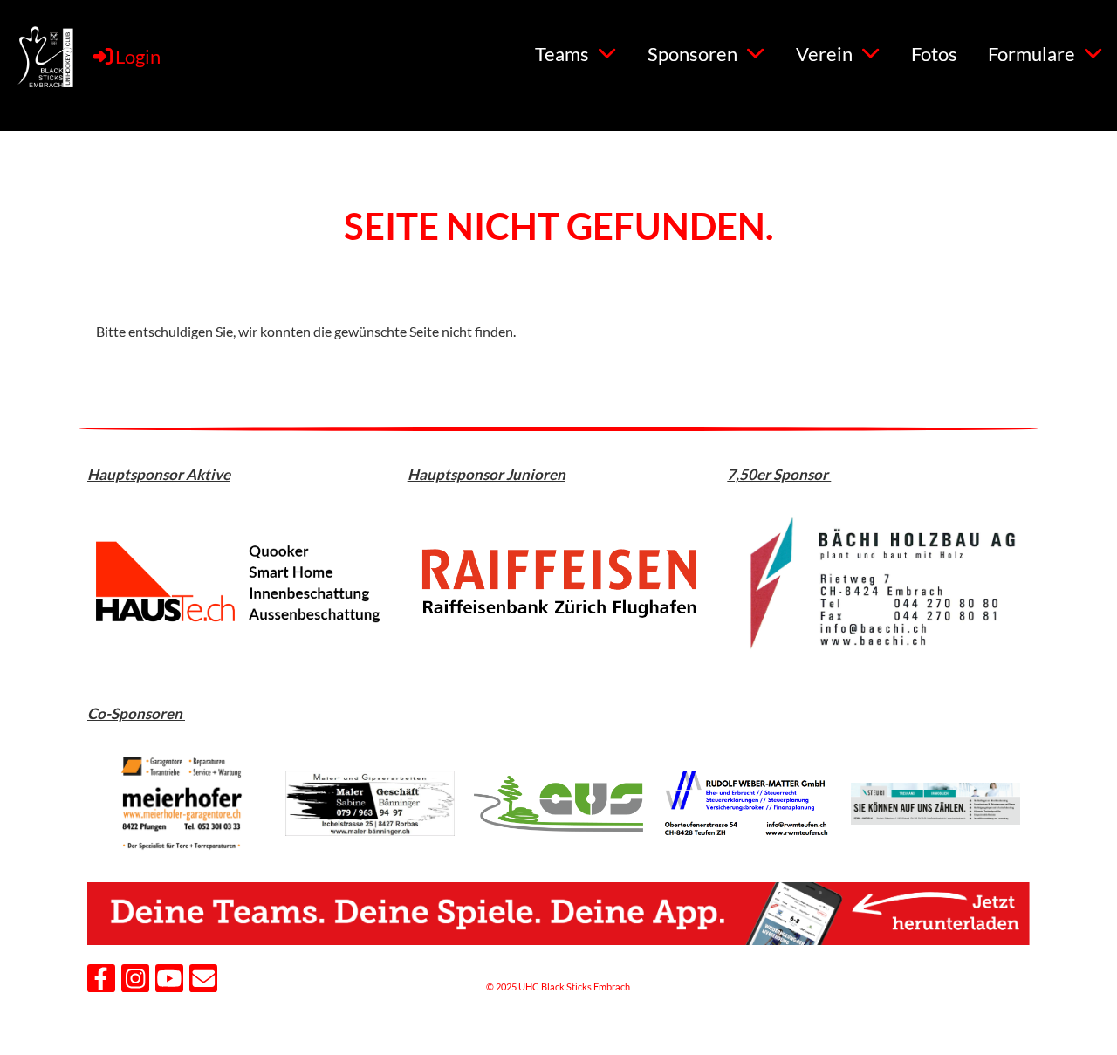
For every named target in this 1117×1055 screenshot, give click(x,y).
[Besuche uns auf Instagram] (135, 981)
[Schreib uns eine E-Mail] (203, 981)
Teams (562, 53)
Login (138, 56)
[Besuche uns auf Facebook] (101, 981)
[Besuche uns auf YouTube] (169, 981)
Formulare (1031, 53)
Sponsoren (692, 53)
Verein (824, 53)
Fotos (934, 53)
